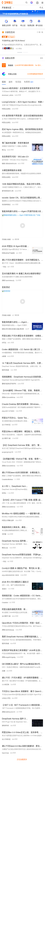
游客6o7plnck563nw (8, 397)
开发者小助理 (6, 239)
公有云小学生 (6, 698)
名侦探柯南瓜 (6, 204)
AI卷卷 (4, 356)
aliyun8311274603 (8, 411)
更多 (41, 58)
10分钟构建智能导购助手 (35, 74)
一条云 (4, 267)
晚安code (5, 548)
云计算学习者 (6, 438)
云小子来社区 (6, 425)
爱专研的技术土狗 (7, 191)
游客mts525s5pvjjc (8, 630)
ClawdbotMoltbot (7, 479)
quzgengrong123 (7, 452)
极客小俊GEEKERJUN (9, 163)
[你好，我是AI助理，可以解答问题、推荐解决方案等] (31, 2)
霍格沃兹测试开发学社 (9, 384)
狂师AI (4, 493)
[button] (19, 52)
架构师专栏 (5, 725)
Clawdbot (5, 602)
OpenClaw (5, 753)
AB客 (3, 671)
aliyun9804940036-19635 (10, 575)
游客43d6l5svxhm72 (8, 712)
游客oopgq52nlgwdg (8, 657)
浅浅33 (4, 589)
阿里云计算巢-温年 (8, 520)
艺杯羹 (4, 534)
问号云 (4, 343)
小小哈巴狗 (5, 684)
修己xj (4, 150)
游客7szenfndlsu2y (8, 280)
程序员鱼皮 (5, 370)
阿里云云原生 (6, 109)
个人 (41, 7)
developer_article (7, 95)
